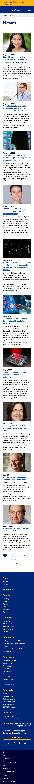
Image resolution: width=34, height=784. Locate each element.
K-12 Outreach (7, 624)
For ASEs (6, 674)
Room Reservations (9, 661)
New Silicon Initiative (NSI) (11, 719)
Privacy (5, 775)
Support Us (6, 621)
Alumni (5, 612)
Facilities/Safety (8, 679)
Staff (4, 607)
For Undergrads (8, 671)
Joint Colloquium (8, 704)
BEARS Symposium (9, 707)
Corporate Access (9, 716)
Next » (17, 563)
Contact (5, 632)
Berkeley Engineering (9, 762)
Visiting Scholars (8, 684)
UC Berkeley (7, 758)
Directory (6, 599)
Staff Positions (8, 629)
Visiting (5, 587)
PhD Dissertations (9, 702)
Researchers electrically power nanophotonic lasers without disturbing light (15, 374)
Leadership (6, 601)
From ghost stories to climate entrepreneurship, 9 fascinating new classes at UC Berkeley (15, 108)
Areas (5, 694)
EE (3, 752)
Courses (5, 646)
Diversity (6, 584)
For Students (7, 666)
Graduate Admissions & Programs (14, 644)
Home (5, 15)
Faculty (5, 604)
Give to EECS (17, 737)
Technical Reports (9, 699)
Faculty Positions (8, 626)
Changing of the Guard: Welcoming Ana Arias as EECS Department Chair (17, 428)
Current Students (8, 651)
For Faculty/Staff (8, 682)
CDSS (4, 765)
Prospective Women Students (12, 649)
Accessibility (7, 768)
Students (6, 609)
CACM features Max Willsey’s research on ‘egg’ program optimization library (14, 211)
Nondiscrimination (8, 772)
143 (22, 559)
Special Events (8, 589)
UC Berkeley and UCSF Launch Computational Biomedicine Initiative (15, 321)
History (5, 581)
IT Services (6, 677)
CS (4, 755)
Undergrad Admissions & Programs (14, 641)
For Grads (6, 669)
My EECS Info (7, 663)
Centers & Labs (8, 696)
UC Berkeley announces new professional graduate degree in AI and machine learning (16, 157)
